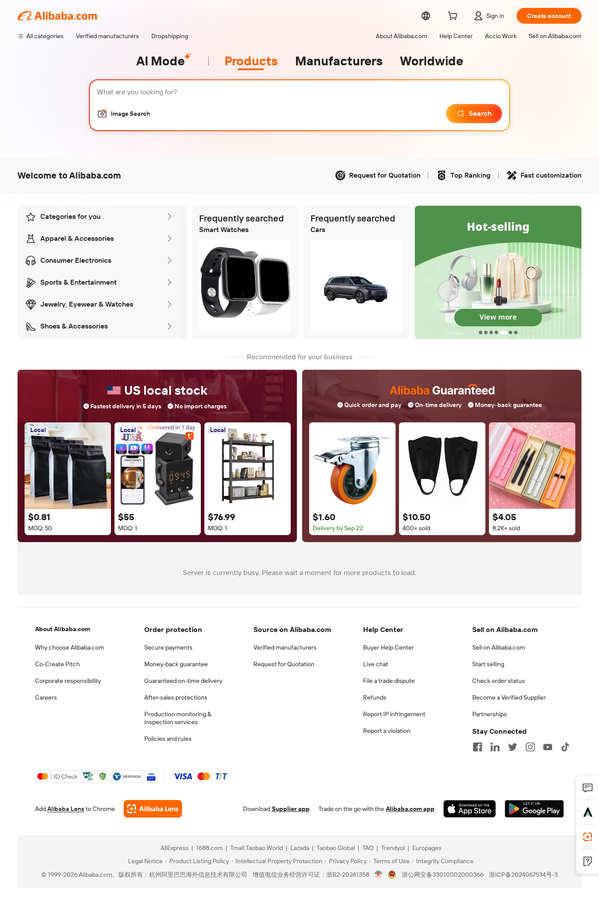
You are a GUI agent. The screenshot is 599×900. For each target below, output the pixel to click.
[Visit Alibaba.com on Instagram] (530, 747)
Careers (46, 697)
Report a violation (386, 730)
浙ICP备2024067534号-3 (523, 874)
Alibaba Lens (65, 808)
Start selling (488, 664)
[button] (123, 113)
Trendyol (393, 847)
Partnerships (489, 714)
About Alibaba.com (62, 628)
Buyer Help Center (388, 647)
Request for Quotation (283, 664)
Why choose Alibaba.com (69, 647)
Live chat (375, 664)
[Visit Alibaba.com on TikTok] (565, 747)
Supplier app (291, 808)
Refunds (374, 697)
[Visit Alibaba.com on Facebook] (477, 747)
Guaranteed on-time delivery (183, 680)
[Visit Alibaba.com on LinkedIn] (495, 747)
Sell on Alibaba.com (498, 647)
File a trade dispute (389, 680)
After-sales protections (175, 697)
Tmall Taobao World (256, 847)
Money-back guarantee (176, 664)
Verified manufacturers (285, 647)
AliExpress (174, 847)
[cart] (454, 17)
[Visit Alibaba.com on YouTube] (547, 747)
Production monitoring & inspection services (177, 718)
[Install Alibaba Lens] (587, 837)
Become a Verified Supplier (509, 697)
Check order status (498, 680)
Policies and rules (168, 738)
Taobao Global (336, 847)
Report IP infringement (394, 714)
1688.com (209, 847)
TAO (368, 847)
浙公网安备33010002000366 (443, 874)
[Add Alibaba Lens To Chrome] (153, 809)
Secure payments (168, 647)
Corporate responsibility (68, 680)
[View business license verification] (378, 874)
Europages (427, 847)
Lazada (299, 847)
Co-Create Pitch (57, 664)
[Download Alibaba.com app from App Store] (469, 809)
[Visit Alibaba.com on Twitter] (512, 747)
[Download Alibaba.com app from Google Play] (534, 809)
